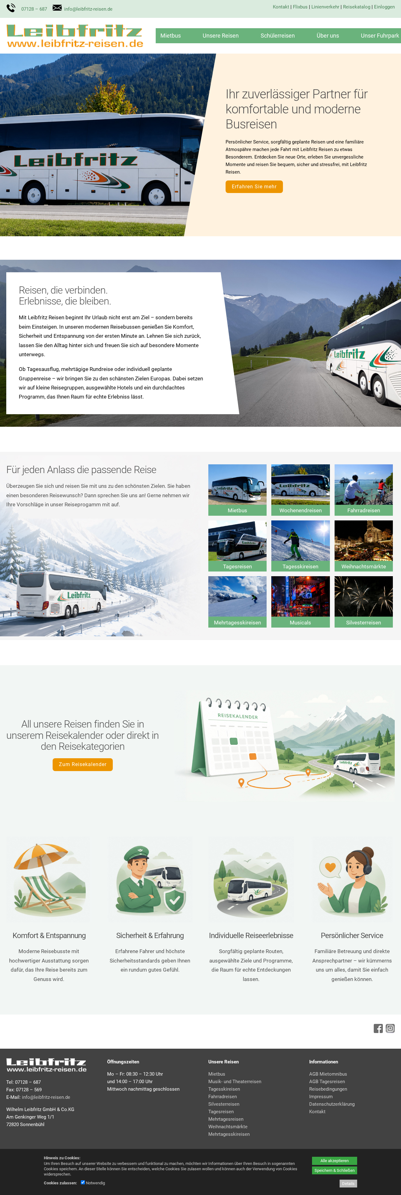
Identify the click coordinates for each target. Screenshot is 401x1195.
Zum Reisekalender (83, 764)
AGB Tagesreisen (327, 1081)
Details (348, 1183)
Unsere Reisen (221, 35)
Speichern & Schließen (335, 1170)
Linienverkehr (325, 7)
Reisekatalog (356, 7)
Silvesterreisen (363, 622)
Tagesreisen (237, 566)
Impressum (321, 1096)
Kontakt (281, 7)
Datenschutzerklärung (332, 1104)
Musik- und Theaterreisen (234, 1081)
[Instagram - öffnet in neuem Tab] (389, 1031)
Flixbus (300, 7)
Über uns (328, 35)
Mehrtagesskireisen (237, 622)
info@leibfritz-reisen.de (88, 9)
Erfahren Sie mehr (254, 187)
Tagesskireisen (300, 566)
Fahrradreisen (363, 510)
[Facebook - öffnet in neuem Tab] (377, 1031)
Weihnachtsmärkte (363, 566)
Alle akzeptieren (334, 1160)
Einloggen (384, 7)
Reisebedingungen (328, 1089)
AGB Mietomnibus (328, 1074)
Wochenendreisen (300, 510)
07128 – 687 (34, 9)
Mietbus (170, 35)
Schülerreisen (278, 35)
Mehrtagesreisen (225, 1119)
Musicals (300, 622)
